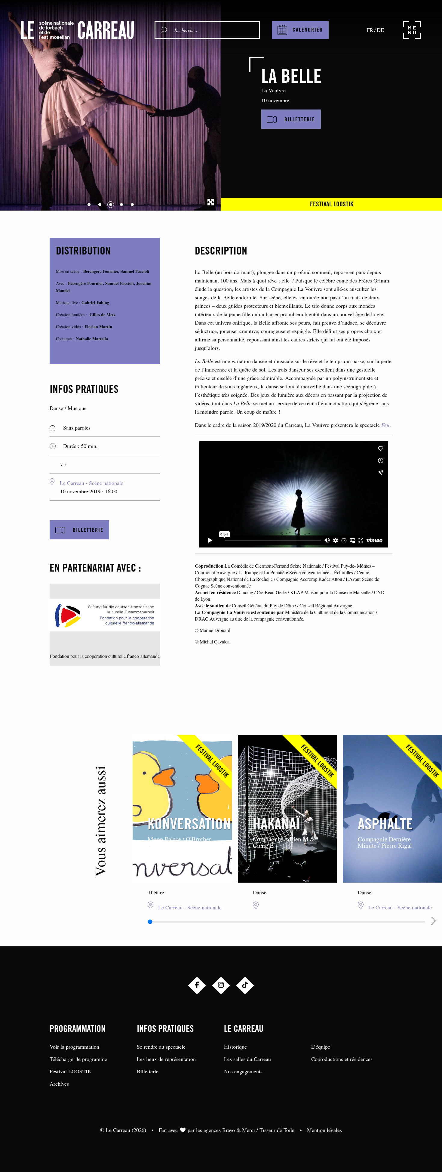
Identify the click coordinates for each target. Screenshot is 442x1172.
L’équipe (320, 1046)
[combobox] (215, 30)
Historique (235, 1046)
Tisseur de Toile (276, 1129)
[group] (182, 823)
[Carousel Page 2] (99, 204)
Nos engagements (243, 1071)
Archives (59, 1083)
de (380, 29)
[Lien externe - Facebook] (197, 985)
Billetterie (147, 1071)
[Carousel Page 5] (132, 204)
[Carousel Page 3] (110, 204)
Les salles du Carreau (247, 1059)
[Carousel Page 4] (121, 204)
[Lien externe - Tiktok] (245, 985)
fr (370, 29)
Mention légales (324, 1129)
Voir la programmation (74, 1046)
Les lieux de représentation (166, 1059)
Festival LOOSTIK (331, 205)
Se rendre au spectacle (161, 1046)
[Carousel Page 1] (89, 204)
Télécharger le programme (78, 1059)
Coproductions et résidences (342, 1059)
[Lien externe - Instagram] (221, 985)
